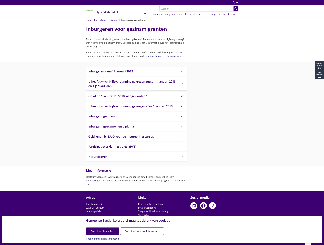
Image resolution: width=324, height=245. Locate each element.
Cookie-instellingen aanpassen (102, 238)
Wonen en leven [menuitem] (153, 14)
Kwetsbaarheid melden (150, 204)
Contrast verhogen (319, 64)
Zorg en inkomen (100, 20)
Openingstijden (94, 211)
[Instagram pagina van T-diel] (212, 205)
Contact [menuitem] (232, 14)
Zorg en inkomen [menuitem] (174, 14)
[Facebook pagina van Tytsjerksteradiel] (203, 205)
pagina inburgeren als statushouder (165, 55)
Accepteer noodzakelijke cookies (142, 231)
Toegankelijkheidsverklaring (153, 211)
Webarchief (144, 214)
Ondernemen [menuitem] (194, 14)
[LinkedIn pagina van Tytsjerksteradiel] (193, 205)
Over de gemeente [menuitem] (215, 14)
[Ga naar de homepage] (102, 12)
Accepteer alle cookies (102, 231)
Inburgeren (114, 20)
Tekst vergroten (319, 73)
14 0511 (115, 180)
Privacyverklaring (147, 207)
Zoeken (236, 8)
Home (88, 20)
